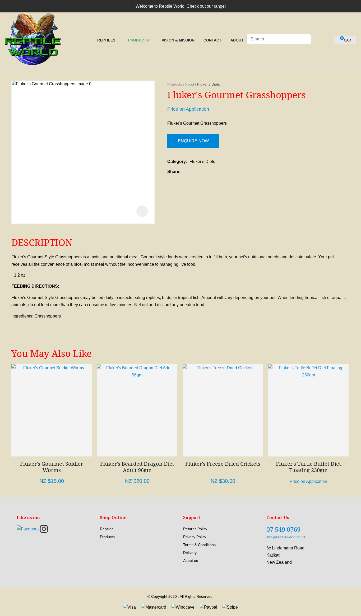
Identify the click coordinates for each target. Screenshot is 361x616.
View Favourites (327, 40)
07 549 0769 (283, 529)
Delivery (190, 552)
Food (189, 84)
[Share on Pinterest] (207, 171)
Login (318, 40)
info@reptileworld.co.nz (286, 537)
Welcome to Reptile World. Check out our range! (181, 6)
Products (138, 40)
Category (176, 161)
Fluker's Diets (208, 84)
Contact (212, 40)
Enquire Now (193, 141)
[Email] (199, 171)
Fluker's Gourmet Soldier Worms (51, 467)
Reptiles (106, 40)
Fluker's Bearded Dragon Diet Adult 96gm (137, 467)
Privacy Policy (194, 537)
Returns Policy (195, 529)
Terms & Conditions (199, 545)
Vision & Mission (178, 40)
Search (304, 39)
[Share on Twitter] (191, 171)
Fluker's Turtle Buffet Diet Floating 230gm (308, 467)
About (237, 40)
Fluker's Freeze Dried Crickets (222, 463)
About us (190, 560)
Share (173, 171)
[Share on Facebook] (184, 171)
